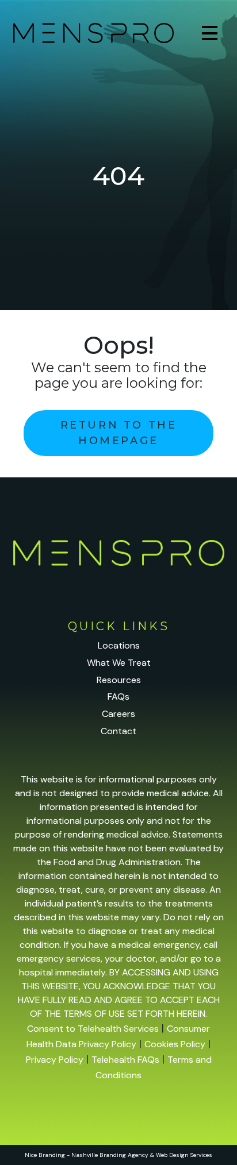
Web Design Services (184, 1155)
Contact (118, 731)
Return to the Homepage (118, 433)
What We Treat (119, 663)
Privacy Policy (54, 1060)
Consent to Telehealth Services (93, 1029)
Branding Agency (124, 1155)
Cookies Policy (174, 1044)
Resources (119, 680)
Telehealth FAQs (125, 1060)
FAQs (118, 696)
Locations (119, 645)
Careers (118, 714)
